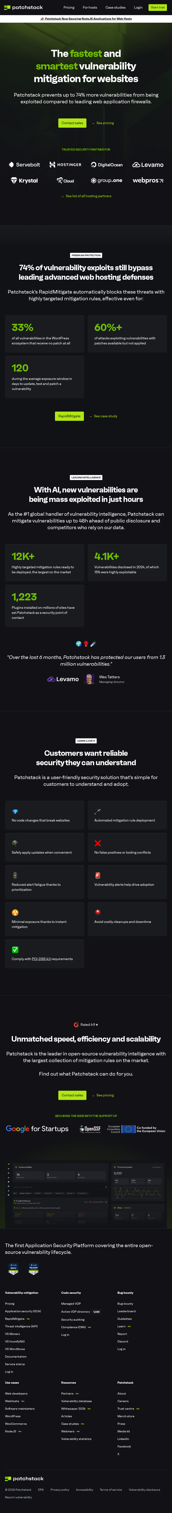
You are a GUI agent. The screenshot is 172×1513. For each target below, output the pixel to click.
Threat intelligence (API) (21, 1326)
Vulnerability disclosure (144, 1490)
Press (121, 1424)
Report (122, 1334)
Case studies (116, 7)
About (121, 1393)
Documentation (15, 1356)
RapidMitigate (69, 416)
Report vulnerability (18, 1497)
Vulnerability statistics (76, 1439)
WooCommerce (16, 1424)
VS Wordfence (15, 1349)
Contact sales (72, 123)
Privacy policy (60, 1490)
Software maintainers (20, 1409)
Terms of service (111, 1490)
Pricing (69, 7)
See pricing (105, 123)
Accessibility (84, 1490)
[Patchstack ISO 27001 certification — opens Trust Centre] (33, 1269)
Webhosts (12, 1401)
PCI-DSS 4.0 (41, 959)
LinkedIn (123, 1439)
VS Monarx (12, 1334)
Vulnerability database (76, 1401)
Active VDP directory (75, 1312)
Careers (123, 1401)
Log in (9, 1372)
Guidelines (124, 1319)
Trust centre (125, 1409)
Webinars (67, 1431)
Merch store (125, 1416)
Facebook (124, 1446)
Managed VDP (71, 1304)
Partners (67, 1393)
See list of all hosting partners (88, 196)
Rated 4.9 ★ (89, 1025)
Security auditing (73, 1319)
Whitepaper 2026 (73, 1409)
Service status (15, 1364)
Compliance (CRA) (73, 1327)
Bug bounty (125, 1304)
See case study (105, 416)
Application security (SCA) (23, 1311)
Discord (122, 1341)
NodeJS (10, 1431)
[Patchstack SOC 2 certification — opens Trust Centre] (13, 1269)
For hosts (90, 7)
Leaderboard (126, 1311)
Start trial (157, 7)
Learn (121, 1326)
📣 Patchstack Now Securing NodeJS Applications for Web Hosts (86, 19)
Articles (66, 1416)
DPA (41, 1490)
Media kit (123, 1431)
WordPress (13, 1416)
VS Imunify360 (15, 1341)
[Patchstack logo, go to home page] (27, 7)
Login (138, 7)
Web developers (16, 1393)
